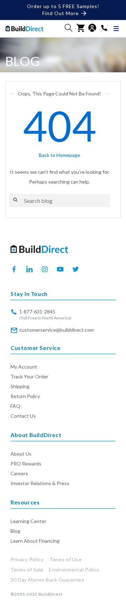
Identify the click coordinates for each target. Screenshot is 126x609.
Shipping (19, 386)
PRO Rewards (25, 463)
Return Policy (25, 396)
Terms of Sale (26, 569)
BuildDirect (50, 594)
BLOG (22, 60)
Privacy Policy (27, 559)
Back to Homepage (59, 155)
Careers (19, 473)
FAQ (15, 406)
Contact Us (23, 416)
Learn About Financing (34, 541)
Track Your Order (29, 376)
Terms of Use (65, 559)
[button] (68, 28)
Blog (15, 531)
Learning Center (28, 521)
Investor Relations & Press (39, 483)
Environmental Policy (74, 569)
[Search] (15, 200)
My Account (23, 367)
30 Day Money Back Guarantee (47, 580)
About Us (20, 454)
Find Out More (60, 13)
